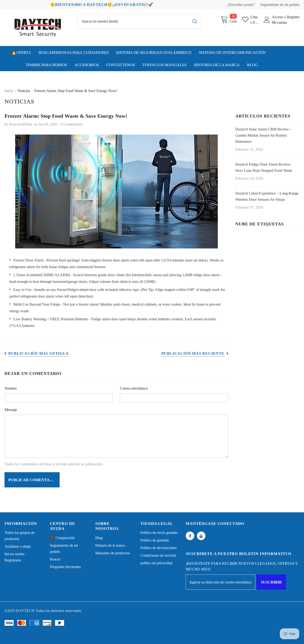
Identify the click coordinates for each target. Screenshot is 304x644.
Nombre (11, 388)
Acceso (278, 17)
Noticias (24, 91)
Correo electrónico (134, 388)
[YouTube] (201, 536)
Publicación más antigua (38, 353)
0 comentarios (71, 124)
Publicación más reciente (193, 353)
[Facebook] (190, 536)
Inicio (9, 91)
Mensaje (11, 410)
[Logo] (38, 27)
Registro (293, 17)
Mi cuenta (279, 22)
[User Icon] (266, 20)
